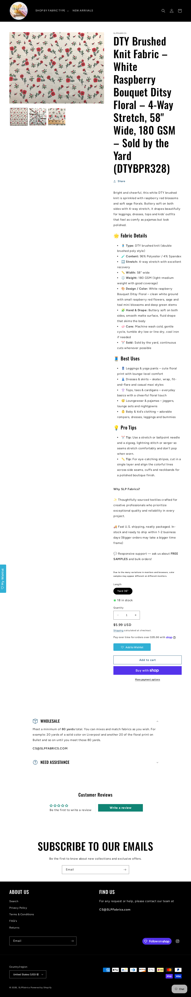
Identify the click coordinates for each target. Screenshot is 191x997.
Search (13, 901)
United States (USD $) (26, 974)
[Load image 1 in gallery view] (18, 116)
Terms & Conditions (21, 914)
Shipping (118, 630)
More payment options (147, 679)
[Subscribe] (125, 869)
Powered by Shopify (41, 987)
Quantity (118, 607)
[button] (51, 11)
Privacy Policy (18, 907)
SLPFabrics (24, 987)
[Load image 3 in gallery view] (56, 116)
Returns (14, 927)
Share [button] (121, 181)
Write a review (120, 808)
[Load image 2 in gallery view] (37, 116)
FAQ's (13, 921)
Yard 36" (123, 591)
